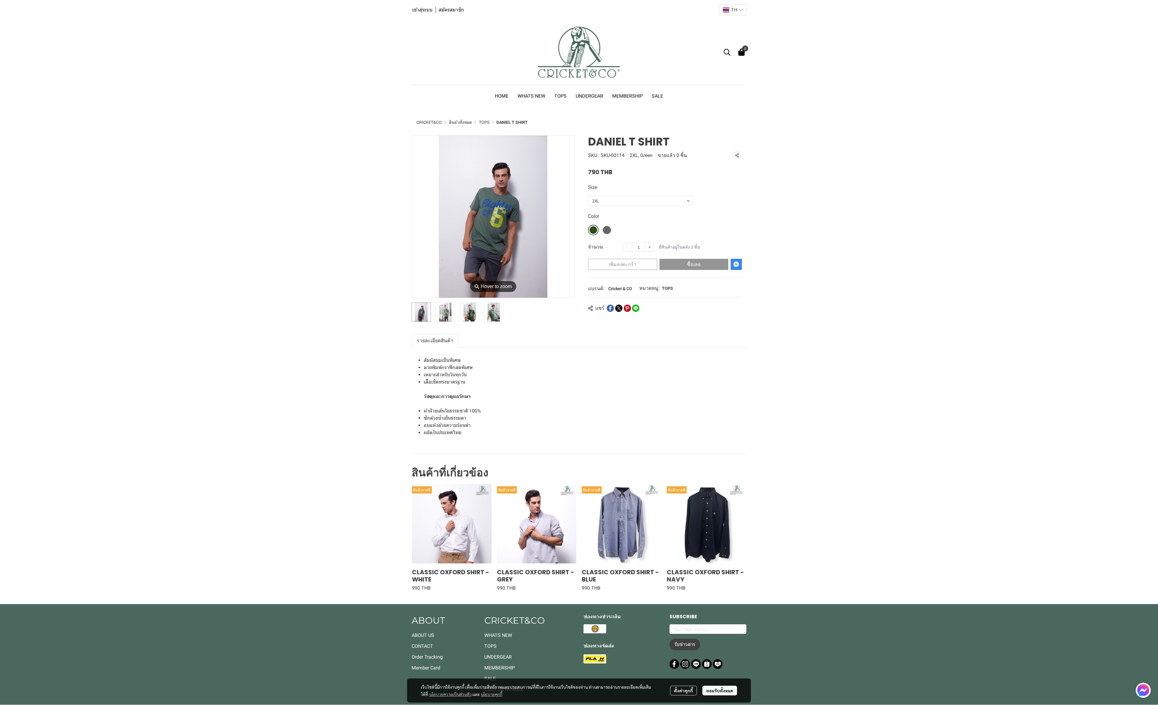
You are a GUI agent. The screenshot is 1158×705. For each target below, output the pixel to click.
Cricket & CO (620, 288)
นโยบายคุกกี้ (491, 694)
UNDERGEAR (498, 657)
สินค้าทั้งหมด (460, 122)
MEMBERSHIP (499, 668)
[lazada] (718, 664)
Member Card (426, 668)
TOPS (484, 122)
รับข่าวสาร (685, 644)
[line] (696, 664)
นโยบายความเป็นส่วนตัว (450, 694)
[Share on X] (618, 308)
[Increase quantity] (649, 247)
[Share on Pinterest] (627, 308)
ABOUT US (423, 635)
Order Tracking (427, 657)
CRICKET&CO (429, 122)
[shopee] (707, 664)
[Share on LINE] (635, 308)
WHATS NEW (498, 635)
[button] (732, 9)
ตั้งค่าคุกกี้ (683, 690)
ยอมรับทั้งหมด (719, 690)
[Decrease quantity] (627, 247)
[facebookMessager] (1143, 690)
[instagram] (685, 664)
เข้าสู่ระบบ (422, 9)
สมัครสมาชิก (451, 9)
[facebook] (674, 664)
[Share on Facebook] (610, 308)
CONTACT (422, 646)
